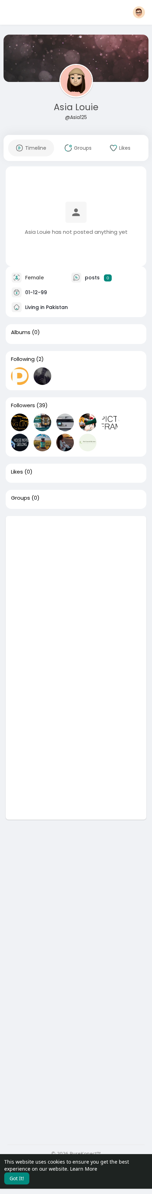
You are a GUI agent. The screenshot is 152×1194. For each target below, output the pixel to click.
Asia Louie (76, 107)
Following (23, 359)
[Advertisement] (76, 592)
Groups (20, 498)
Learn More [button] (83, 1168)
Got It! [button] (17, 1178)
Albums (20, 332)
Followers (23, 405)
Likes (17, 472)
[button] (139, 12)
